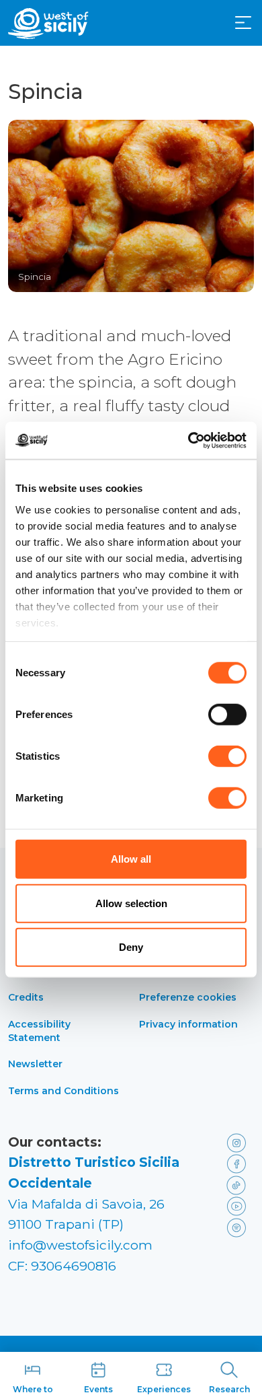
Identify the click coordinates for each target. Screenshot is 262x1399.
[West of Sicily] (48, 23)
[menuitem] (243, 21)
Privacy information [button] (188, 1024)
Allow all (131, 859)
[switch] (227, 714)
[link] (237, 1142)
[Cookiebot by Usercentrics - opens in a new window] (188, 440)
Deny (131, 947)
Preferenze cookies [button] (187, 997)
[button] (243, 23)
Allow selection (131, 902)
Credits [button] (26, 997)
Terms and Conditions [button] (63, 1091)
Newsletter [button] (35, 1064)
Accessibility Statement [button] (39, 1031)
